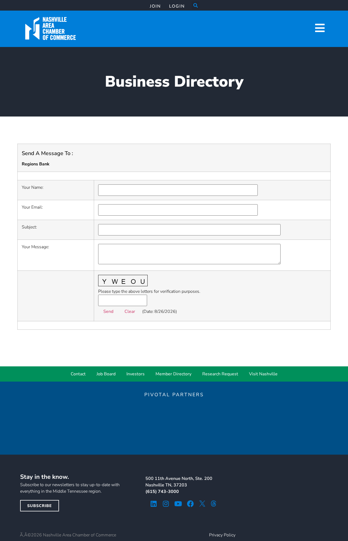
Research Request (220, 374)
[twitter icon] (202, 504)
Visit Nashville (263, 374)
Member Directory (173, 374)
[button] (196, 5)
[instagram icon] (166, 503)
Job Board (106, 374)
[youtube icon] (178, 503)
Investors (135, 374)
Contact (78, 374)
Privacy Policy (222, 535)
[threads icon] (214, 504)
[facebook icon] (190, 503)
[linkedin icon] (153, 503)
